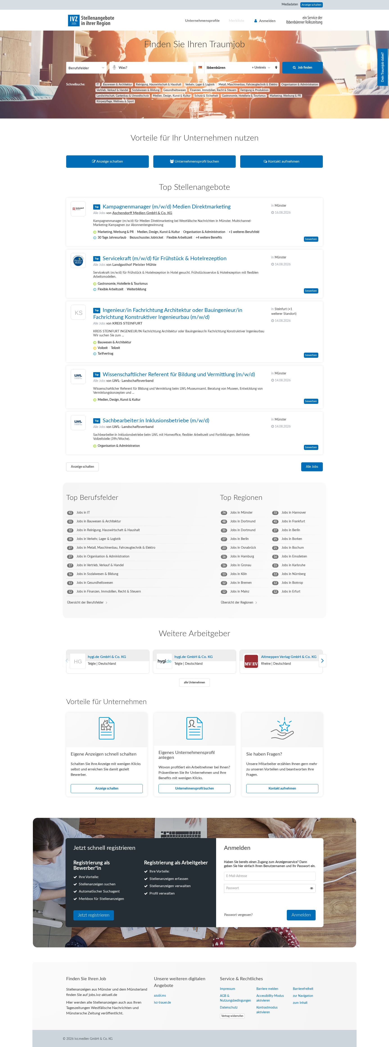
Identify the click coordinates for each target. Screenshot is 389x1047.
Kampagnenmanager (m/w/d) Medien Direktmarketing (167, 207)
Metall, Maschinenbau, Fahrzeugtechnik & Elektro (248, 84)
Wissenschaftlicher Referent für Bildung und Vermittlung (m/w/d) (179, 374)
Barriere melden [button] (267, 989)
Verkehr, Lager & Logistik (200, 84)
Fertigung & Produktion (254, 90)
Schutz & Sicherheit (206, 95)
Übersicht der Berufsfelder (85, 602)
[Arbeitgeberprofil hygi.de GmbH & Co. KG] (78, 667)
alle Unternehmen (194, 682)
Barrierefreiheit (303, 989)
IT (98, 84)
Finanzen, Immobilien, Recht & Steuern (213, 90)
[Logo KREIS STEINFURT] (78, 313)
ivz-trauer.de (162, 1002)
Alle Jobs (99, 213)
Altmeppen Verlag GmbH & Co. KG (289, 657)
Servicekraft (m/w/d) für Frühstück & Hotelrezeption (164, 258)
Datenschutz (228, 1007)
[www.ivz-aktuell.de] (301, 20)
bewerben (311, 239)
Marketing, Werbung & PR (285, 95)
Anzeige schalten (311, 4)
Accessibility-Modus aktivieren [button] (270, 998)
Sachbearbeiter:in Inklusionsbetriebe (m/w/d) (156, 420)
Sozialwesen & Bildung (145, 90)
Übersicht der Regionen (237, 602)
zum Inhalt (300, 1002)
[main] (194, 496)
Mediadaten (290, 4)
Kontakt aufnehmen (282, 788)
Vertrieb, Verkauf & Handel (112, 90)
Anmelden (267, 21)
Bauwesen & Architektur (117, 84)
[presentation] (322, 660)
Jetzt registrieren (93, 915)
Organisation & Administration (299, 84)
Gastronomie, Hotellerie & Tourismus (244, 95)
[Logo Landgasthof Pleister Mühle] (78, 260)
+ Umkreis (259, 67)
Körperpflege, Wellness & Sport (115, 101)
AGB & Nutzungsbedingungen (235, 998)
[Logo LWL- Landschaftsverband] (78, 376)
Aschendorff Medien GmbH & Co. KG (142, 213)
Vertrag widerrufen (232, 1016)
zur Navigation (303, 996)
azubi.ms (160, 995)
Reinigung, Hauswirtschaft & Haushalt (158, 84)
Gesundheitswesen (174, 90)
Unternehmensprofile (202, 20)
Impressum (227, 989)
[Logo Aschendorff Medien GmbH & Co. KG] (78, 208)
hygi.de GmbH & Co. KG (107, 657)
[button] (276, 68)
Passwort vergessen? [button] (238, 915)
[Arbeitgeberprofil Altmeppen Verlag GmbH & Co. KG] (251, 661)
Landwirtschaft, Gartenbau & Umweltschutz (123, 95)
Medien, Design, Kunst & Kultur (171, 95)
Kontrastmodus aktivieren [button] (267, 1010)
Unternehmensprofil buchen (194, 788)
